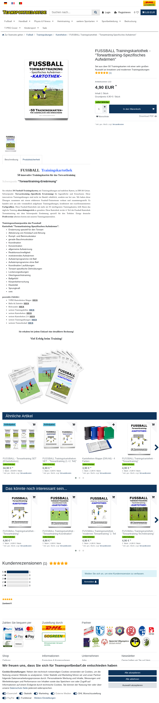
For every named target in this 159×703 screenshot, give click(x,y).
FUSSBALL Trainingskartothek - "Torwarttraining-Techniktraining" (138, 532)
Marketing (44, 693)
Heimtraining (63, 21)
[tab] (11, 159)
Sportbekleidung (110, 21)
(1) (110, 73)
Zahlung (6, 660)
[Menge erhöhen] (104, 107)
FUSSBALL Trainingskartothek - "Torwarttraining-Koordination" (59, 532)
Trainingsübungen (44, 35)
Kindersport (30, 28)
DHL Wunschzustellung (89, 693)
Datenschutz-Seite (19, 688)
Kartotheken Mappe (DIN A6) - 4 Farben (98, 459)
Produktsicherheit (31, 159)
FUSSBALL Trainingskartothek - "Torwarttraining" (138, 459)
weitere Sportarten (86, 21)
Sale (45, 28)
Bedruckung (130, 21)
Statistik (28, 693)
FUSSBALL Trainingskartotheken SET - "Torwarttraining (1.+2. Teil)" (60, 459)
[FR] (13, 3)
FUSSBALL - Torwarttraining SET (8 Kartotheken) (19, 459)
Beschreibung (11, 159)
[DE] (5, 3)
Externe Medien (63, 693)
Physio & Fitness (42, 21)
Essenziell (12, 693)
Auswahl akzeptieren (132, 685)
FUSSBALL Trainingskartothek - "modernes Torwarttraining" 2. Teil (99, 532)
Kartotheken (61, 35)
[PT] (20, 3)
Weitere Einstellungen (45, 698)
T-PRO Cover (11, 28)
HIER (31, 310)
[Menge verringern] (104, 111)
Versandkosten (118, 124)
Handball (23, 21)
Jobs (84, 660)
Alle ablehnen (132, 679)
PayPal (10, 698)
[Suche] (96, 12)
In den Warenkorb (132, 109)
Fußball (8, 21)
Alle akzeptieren (132, 672)
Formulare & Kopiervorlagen (56, 660)
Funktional (26, 698)
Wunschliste (103, 116)
